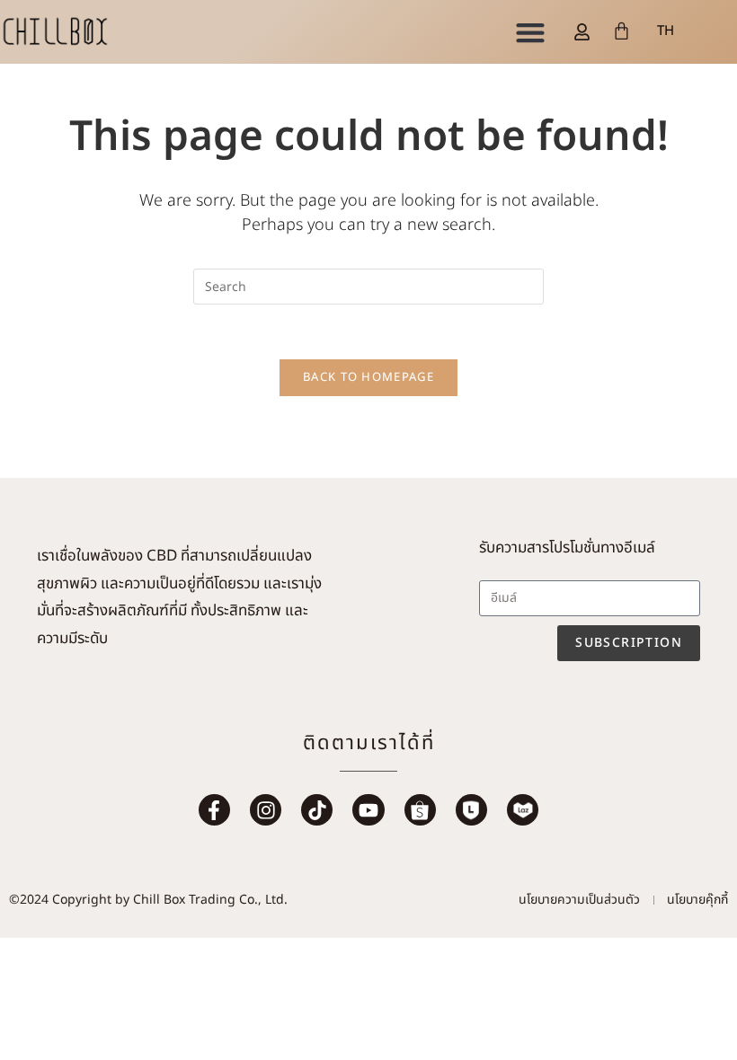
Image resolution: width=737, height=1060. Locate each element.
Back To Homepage (368, 377)
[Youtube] (368, 810)
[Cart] (621, 31)
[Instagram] (265, 810)
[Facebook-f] (214, 810)
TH (665, 31)
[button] (530, 32)
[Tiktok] (317, 810)
